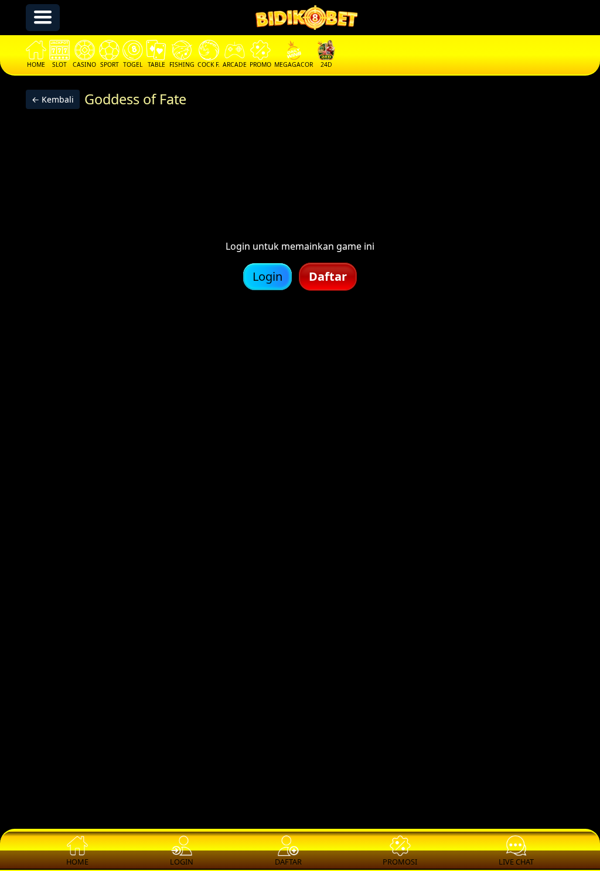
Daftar (328, 276)
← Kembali (53, 99)
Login (267, 276)
